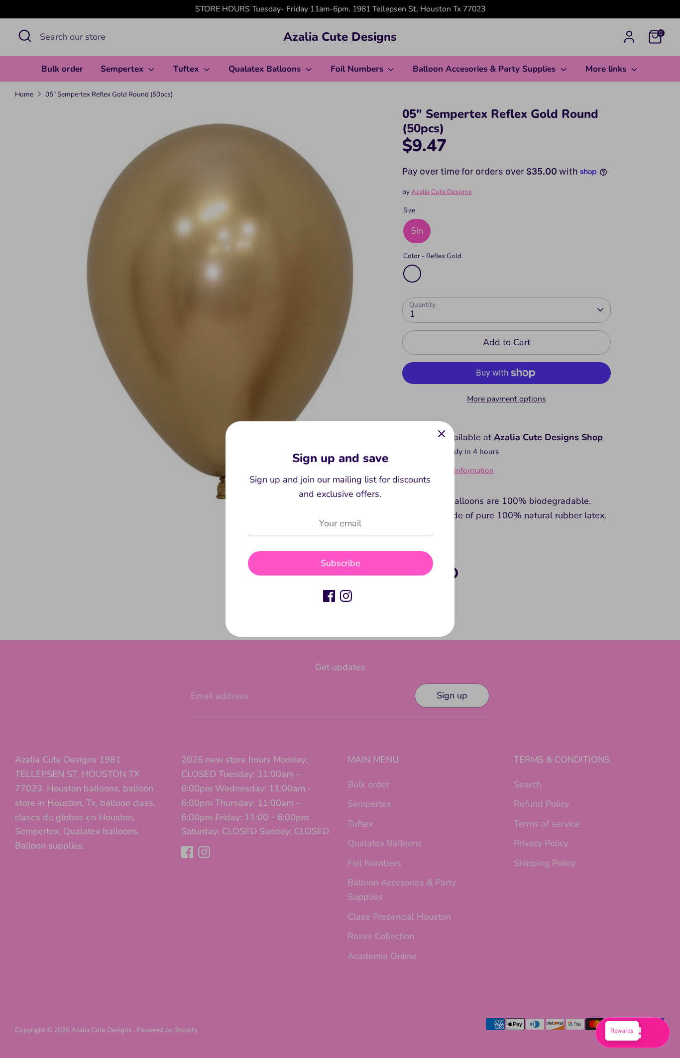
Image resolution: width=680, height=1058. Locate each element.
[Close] (442, 434)
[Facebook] (329, 596)
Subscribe (340, 563)
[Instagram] (346, 596)
